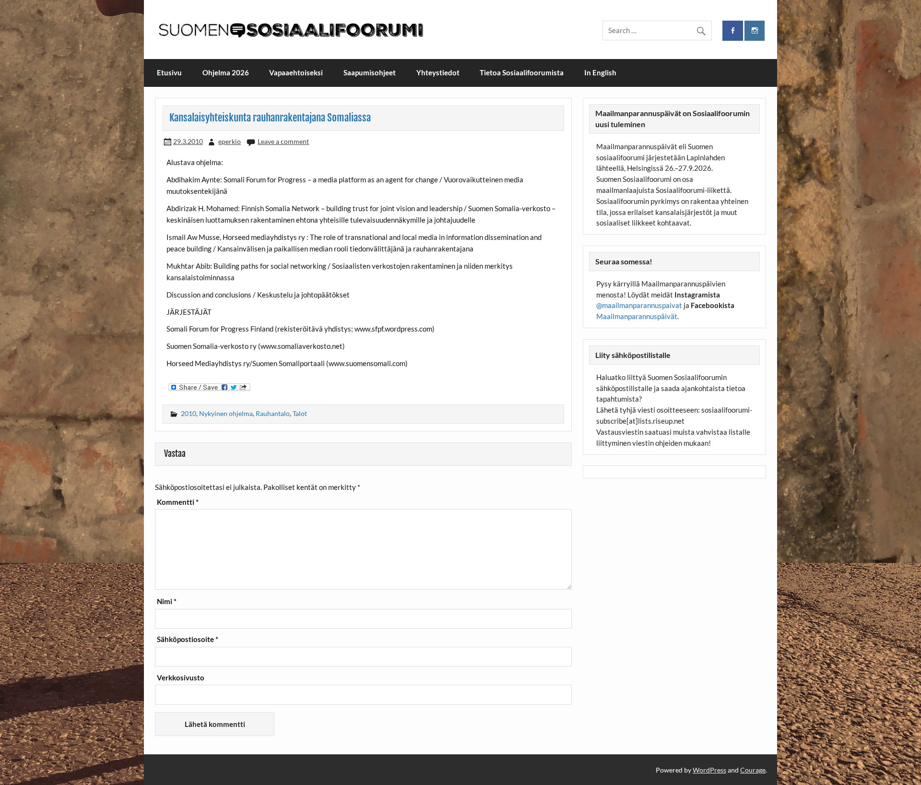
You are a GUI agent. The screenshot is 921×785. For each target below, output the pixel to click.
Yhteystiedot (438, 72)
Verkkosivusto (180, 677)
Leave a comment (283, 141)
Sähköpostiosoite (187, 639)
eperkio (229, 141)
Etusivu (169, 72)
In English (600, 72)
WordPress (709, 770)
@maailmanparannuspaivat (639, 305)
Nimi (167, 601)
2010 (188, 413)
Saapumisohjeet (369, 72)
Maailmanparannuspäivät (636, 316)
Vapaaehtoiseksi (296, 72)
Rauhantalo (273, 413)
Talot (300, 413)
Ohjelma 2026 (225, 72)
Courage (753, 770)
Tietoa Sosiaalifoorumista (522, 72)
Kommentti (178, 502)
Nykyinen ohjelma (226, 413)
